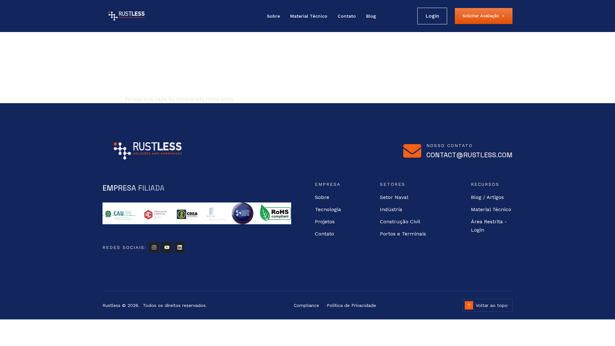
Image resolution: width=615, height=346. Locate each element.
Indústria (391, 209)
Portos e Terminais (403, 234)
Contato (347, 16)
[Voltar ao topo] (469, 305)
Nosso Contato (449, 145)
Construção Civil (400, 221)
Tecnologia (328, 209)
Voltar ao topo (492, 305)
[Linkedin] (180, 247)
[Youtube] (167, 247)
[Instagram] (154, 247)
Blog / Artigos (487, 197)
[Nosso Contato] (412, 151)
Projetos (325, 221)
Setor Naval (394, 197)
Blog (371, 16)
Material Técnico (308, 16)
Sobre (273, 16)
